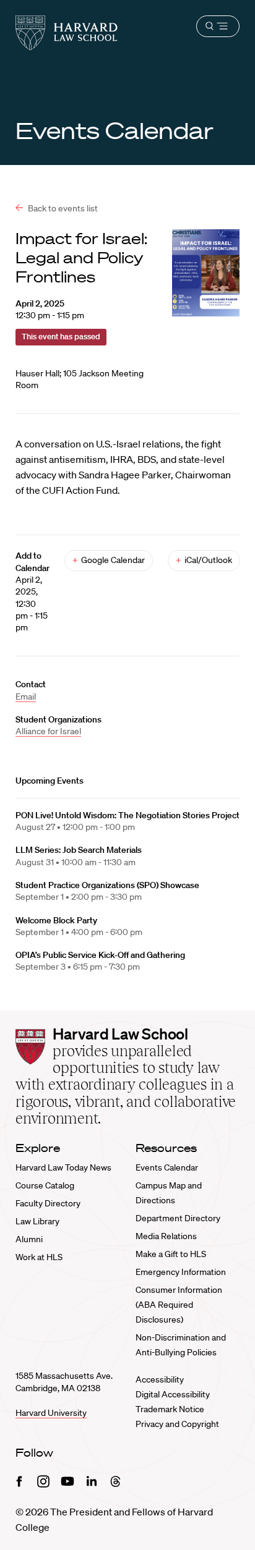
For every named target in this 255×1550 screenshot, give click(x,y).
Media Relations (166, 1236)
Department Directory (178, 1218)
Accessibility (160, 1379)
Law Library (37, 1221)
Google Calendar (108, 559)
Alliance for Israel (48, 731)
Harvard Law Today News (63, 1167)
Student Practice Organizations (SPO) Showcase (107, 885)
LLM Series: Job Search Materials (78, 849)
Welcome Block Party (56, 920)
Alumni (29, 1239)
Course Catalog (44, 1185)
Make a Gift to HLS (171, 1254)
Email (25, 696)
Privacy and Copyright (177, 1423)
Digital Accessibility (173, 1394)
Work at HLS (39, 1257)
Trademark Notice (170, 1409)
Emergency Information (181, 1271)
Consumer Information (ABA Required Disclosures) (179, 1304)
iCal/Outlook (204, 559)
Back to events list (62, 208)
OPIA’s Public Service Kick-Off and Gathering (100, 954)
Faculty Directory (47, 1203)
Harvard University (51, 1412)
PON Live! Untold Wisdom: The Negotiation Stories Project (127, 815)
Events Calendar (167, 1167)
